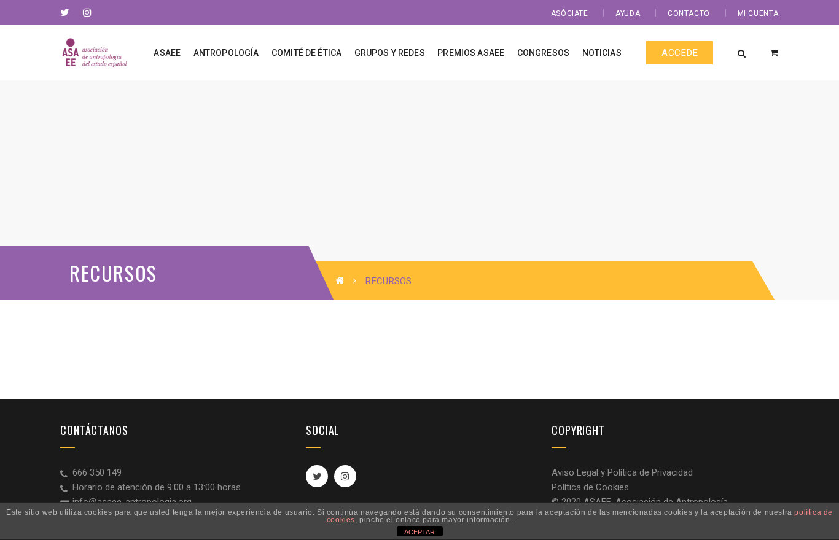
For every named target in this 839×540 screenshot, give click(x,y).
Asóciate (569, 13)
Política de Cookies (590, 487)
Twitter (317, 476)
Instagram (345, 476)
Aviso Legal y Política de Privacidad (622, 472)
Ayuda (627, 13)
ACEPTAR (419, 532)
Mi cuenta (758, 13)
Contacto (689, 13)
